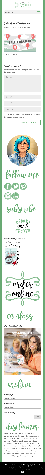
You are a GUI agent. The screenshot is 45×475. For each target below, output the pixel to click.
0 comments (26, 27)
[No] (42, 469)
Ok (22, 472)
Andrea (8, 27)
